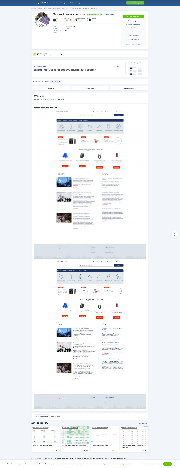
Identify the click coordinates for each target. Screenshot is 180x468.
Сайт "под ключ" (55, 81)
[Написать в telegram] (131, 27)
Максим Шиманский (65, 14)
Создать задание (133, 21)
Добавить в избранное (133, 24)
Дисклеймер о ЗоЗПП (102, 458)
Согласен (168, 464)
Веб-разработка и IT (40, 66)
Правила (65, 458)
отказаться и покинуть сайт (151, 464)
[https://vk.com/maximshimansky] (133, 31)
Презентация (90, 88)
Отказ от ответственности (118, 458)
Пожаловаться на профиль (133, 44)
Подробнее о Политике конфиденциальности (118, 464)
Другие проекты (39, 422)
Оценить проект (42, 416)
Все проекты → (144, 423)
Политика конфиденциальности (85, 458)
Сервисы (47, 458)
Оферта (71, 458)
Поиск (59, 458)
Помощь (53, 458)
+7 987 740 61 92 (134, 39)
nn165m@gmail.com (134, 35)
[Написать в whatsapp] (135, 27)
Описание (51, 88)
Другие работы (129, 88)
